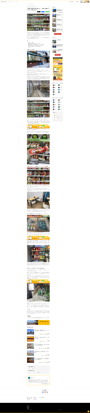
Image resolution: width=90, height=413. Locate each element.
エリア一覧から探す (71, 1)
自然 (54, 117)
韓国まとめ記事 (48, 348)
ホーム (27, 4)
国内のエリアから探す (29, 397)
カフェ (41, 348)
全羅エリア (48, 355)
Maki (49, 361)
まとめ (29, 47)
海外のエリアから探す (29, 398)
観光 (45, 362)
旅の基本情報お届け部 (61, 12)
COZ (62, 31)
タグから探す (77, 1)
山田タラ (49, 333)
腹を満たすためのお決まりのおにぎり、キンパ (34, 43)
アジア (30, 4)
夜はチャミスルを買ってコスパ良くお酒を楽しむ (34, 46)
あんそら (49, 340)
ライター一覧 (34, 398)
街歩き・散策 (44, 348)
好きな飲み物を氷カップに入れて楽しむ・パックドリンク (35, 45)
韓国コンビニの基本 (30, 42)
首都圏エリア (48, 362)
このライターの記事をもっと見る (44, 383)
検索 (16, 1)
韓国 (39, 348)
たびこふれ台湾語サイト (42, 397)
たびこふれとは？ (35, 399)
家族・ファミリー (43, 362)
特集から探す (34, 397)
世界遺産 (58, 117)
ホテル (54, 120)
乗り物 (46, 355)
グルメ (44, 355)
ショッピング (34, 372)
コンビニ (30, 372)
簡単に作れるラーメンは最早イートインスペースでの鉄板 (35, 44)
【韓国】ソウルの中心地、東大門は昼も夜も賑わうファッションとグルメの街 (38, 317)
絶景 (61, 117)
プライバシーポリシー (29, 409)
